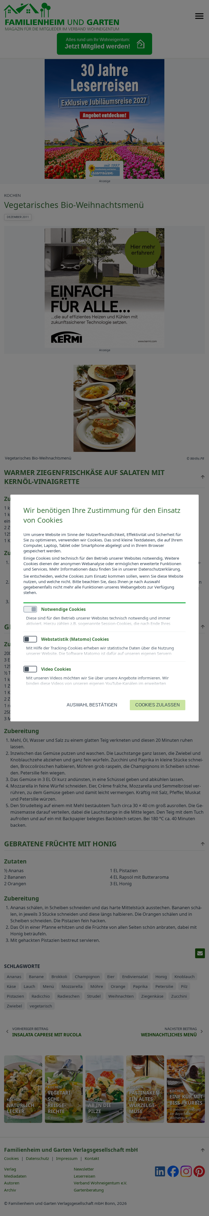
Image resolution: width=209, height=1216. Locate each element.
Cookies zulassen (157, 705)
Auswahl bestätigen (92, 705)
